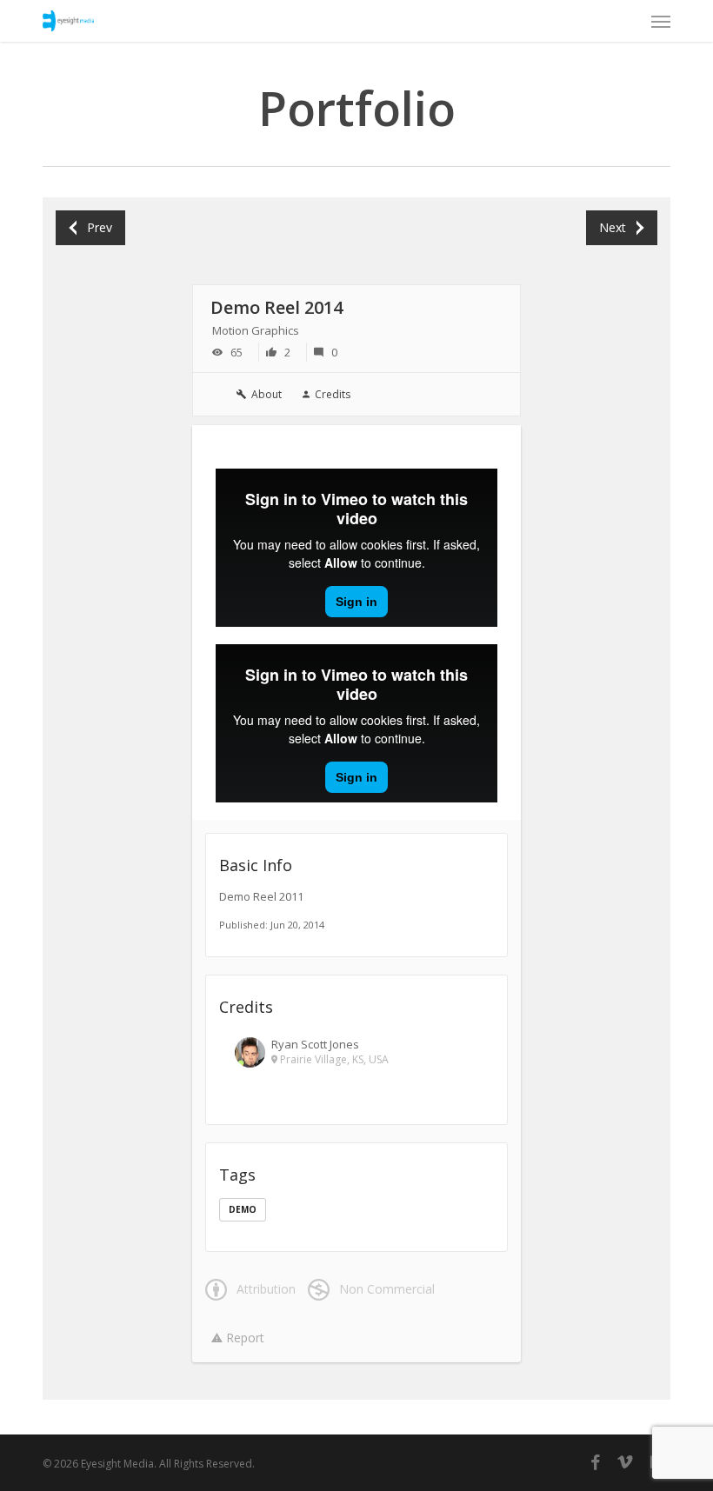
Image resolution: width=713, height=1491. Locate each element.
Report (243, 1337)
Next (612, 227)
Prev (99, 227)
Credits (332, 394)
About (266, 394)
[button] (660, 21)
